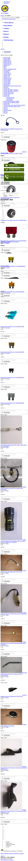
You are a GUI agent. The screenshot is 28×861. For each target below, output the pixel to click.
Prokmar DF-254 (7, 62)
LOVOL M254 (6, 83)
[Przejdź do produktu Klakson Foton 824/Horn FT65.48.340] (11, 724)
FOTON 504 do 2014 (8, 93)
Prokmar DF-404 (7, 64)
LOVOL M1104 (7, 74)
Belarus (5, 66)
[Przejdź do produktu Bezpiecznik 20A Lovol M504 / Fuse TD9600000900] (11, 265)
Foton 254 (5, 87)
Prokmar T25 (6, 65)
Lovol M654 (6, 71)
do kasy (2, 15)
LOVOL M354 (6, 82)
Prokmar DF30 (6, 57)
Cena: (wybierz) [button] (4, 190)
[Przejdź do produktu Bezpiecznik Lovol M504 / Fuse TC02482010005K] (11, 350)
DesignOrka (16, 853)
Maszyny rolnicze (7, 110)
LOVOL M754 (6, 73)
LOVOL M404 (6, 70)
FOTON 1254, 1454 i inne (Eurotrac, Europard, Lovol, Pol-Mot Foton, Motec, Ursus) (14, 106)
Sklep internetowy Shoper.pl (7, 859)
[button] (4, 252)
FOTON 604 (6, 94)
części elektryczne (10, 97)
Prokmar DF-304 (7, 61)
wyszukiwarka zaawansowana (9, 19)
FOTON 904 (6, 103)
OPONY (5, 107)
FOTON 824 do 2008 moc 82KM (11, 101)
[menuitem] (7, 25)
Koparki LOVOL (7, 78)
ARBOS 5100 (6, 75)
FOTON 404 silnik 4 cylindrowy (10, 89)
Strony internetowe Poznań (7, 853)
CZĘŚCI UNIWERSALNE (9, 69)
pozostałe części (10, 98)
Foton (7, 447)
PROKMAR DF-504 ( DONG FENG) (12, 85)
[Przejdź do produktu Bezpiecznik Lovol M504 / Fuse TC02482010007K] (11, 376)
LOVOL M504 (6, 80)
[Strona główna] (14, 11)
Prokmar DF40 (6, 58)
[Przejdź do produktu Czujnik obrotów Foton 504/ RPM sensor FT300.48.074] (11, 570)
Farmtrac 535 (6, 76)
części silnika (9, 100)
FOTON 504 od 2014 (8, 92)
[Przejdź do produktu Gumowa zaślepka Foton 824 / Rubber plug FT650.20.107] (11, 695)
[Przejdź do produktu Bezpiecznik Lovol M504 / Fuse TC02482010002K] (11, 290)
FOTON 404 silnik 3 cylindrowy (10, 91)
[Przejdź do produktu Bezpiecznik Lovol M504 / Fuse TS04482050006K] (11, 401)
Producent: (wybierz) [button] (5, 184)
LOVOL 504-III (7, 79)
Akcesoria (5, 109)
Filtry (4, 67)
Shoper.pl (21, 853)
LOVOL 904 (6, 84)
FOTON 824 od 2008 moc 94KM (11, 102)
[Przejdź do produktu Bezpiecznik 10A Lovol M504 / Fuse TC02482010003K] (11, 239)
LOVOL (8, 242)
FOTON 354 (6, 88)
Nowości (5, 111)
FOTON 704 (6, 96)
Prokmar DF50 (6, 60)
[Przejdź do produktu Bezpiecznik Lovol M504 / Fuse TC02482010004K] (11, 325)
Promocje (5, 112)
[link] (6, 186)
